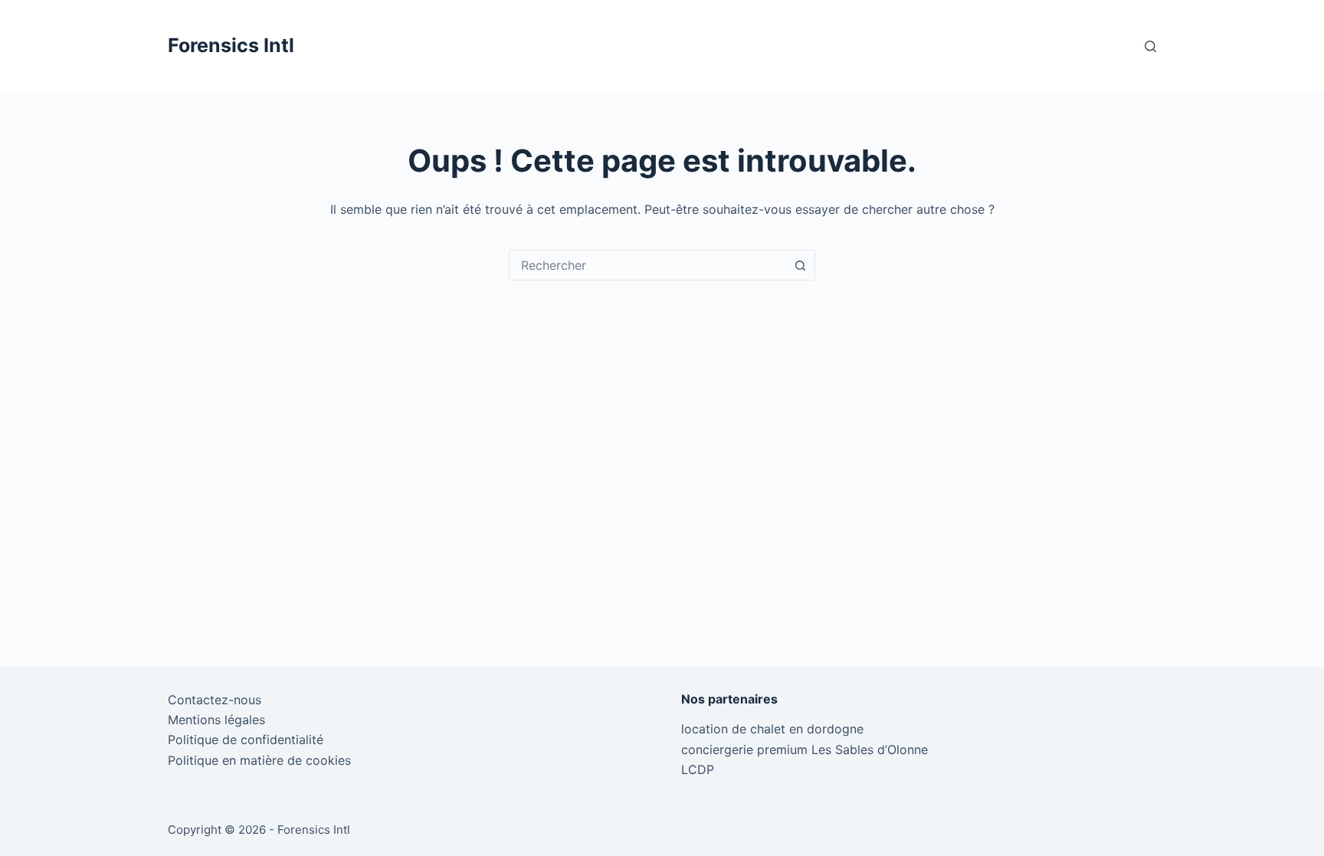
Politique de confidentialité (245, 739)
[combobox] (647, 265)
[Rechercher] (1150, 46)
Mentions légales (216, 719)
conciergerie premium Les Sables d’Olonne (804, 749)
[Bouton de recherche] (799, 265)
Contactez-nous (214, 699)
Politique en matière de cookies (259, 760)
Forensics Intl (231, 45)
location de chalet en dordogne (772, 728)
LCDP (697, 769)
